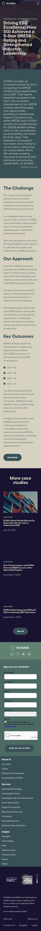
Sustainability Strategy (12, 788)
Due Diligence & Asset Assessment (17, 797)
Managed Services (10, 820)
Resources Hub (8, 850)
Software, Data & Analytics (14, 825)
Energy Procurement (11, 807)
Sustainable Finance (11, 793)
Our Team (6, 764)
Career (5, 768)
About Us (6, 759)
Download (12, 457)
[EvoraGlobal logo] (8, 3)
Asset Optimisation (10, 802)
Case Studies (8, 840)
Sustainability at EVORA (12, 777)
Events (5, 859)
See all (20, 631)
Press (4, 845)
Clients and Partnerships (13, 773)
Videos (5, 863)
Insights (6, 831)
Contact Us (9, 925)
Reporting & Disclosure (12, 811)
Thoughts (6, 836)
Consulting (7, 816)
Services (6, 784)
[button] (38, 3)
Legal (35, 925)
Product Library (9, 854)
